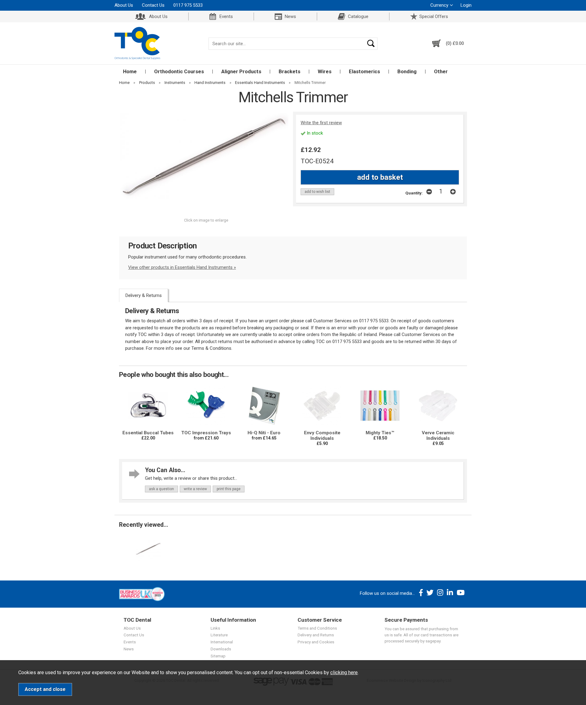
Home (130, 72)
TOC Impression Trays (206, 433)
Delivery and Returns (316, 634)
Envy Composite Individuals (322, 435)
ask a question (161, 489)
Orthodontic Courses (179, 72)
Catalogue (358, 16)
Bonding (407, 72)
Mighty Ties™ (380, 433)
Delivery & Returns (143, 295)
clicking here (344, 672)
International (222, 641)
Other (441, 72)
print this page (229, 489)
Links (215, 628)
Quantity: (414, 192)
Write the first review (321, 122)
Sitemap (218, 655)
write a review (195, 489)
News (290, 16)
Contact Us (153, 5)
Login (466, 5)
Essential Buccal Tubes (148, 433)
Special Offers (433, 16)
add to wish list (317, 192)
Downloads (221, 648)
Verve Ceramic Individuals (438, 435)
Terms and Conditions (317, 628)
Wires (324, 72)
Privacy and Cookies (316, 641)
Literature (219, 634)
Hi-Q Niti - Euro (264, 433)
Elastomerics (364, 72)
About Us (123, 5)
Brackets (289, 72)
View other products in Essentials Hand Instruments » (182, 267)
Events (226, 16)
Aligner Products (241, 72)
